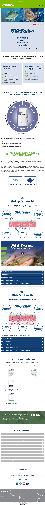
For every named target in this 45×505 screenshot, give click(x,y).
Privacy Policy (20, 503)
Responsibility (31, 490)
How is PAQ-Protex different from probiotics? (10, 457)
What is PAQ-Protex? (5, 434)
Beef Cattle (20, 494)
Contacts (28, 1)
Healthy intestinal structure (6, 271)
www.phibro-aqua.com (30, 475)
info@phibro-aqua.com (17, 475)
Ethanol (20, 499)
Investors (15, 1)
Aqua (20, 497)
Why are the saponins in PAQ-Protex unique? (10, 460)
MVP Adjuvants (39, 498)
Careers (24, 1)
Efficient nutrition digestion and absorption (9, 280)
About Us (12, 490)
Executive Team (12, 495)
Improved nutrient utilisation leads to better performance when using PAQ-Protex (16, 283)
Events (19, 1)
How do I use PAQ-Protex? (6, 451)
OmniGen (38, 493)
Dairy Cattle (21, 496)
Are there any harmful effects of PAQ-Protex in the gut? (11, 454)
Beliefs (11, 493)
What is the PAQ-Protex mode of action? (9, 448)
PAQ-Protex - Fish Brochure (33, 378)
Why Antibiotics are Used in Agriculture (41, 497)
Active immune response (6, 274)
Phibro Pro (38, 494)
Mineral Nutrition (21, 498)
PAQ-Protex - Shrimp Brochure (11, 378)
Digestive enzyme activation (6, 277)
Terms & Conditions (24, 503)
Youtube (38, 499)
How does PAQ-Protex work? (7, 437)
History (11, 494)
